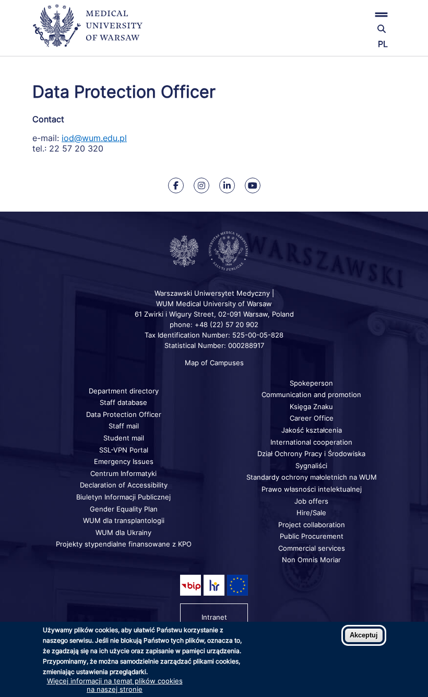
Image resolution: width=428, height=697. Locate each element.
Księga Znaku (311, 406)
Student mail (123, 438)
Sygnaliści (311, 465)
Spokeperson (311, 383)
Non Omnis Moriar (311, 559)
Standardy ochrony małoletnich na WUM (311, 477)
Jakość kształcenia (311, 430)
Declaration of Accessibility (124, 485)
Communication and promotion (311, 394)
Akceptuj (364, 635)
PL (383, 44)
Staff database (123, 402)
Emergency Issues (123, 461)
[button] (335, 14)
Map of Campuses (214, 362)
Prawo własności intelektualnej (311, 489)
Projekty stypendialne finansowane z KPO (124, 544)
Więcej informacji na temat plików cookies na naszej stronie (115, 685)
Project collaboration (311, 524)
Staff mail (124, 426)
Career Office (312, 418)
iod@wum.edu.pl (94, 138)
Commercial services (311, 548)
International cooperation (311, 442)
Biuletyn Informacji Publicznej (123, 497)
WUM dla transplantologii (123, 520)
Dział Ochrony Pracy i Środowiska (311, 453)
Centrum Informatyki (123, 473)
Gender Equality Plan (124, 509)
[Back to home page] (92, 30)
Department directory (124, 391)
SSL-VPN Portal (123, 450)
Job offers (311, 501)
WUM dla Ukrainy (123, 532)
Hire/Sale (311, 512)
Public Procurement (311, 536)
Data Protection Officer (123, 414)
